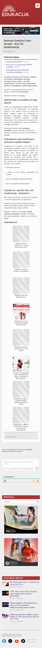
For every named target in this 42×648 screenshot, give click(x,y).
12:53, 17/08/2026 (16, 587)
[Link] (25, 468)
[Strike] (12, 468)
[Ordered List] (15, 468)
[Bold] (4, 468)
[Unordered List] (17, 468)
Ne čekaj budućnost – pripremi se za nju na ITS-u (24, 583)
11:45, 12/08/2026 (16, 621)
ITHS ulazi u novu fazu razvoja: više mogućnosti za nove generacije (23, 593)
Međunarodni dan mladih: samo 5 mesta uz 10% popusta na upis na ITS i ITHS (24, 616)
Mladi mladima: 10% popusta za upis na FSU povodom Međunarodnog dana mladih (23, 605)
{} (28, 468)
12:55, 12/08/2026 (16, 610)
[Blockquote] (20, 468)
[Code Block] (23, 468)
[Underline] (9, 468)
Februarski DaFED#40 (14, 62)
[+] (31, 468)
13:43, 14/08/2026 (16, 598)
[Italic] (7, 468)
